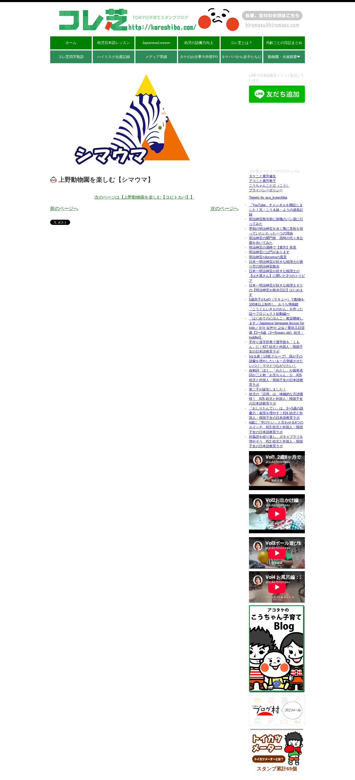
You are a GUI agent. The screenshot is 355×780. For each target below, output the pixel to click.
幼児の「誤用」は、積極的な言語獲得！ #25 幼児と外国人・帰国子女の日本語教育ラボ (276, 398)
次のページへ (225, 208)
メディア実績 (156, 57)
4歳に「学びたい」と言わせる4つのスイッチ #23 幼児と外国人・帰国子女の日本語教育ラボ (276, 427)
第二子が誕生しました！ (267, 389)
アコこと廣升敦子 (262, 181)
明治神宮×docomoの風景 (268, 257)
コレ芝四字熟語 (71, 57)
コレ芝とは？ (241, 43)
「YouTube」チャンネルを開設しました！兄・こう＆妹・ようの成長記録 (276, 209)
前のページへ (64, 208)
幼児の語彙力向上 (198, 43)
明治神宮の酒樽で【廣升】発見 (272, 247)
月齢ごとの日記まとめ (284, 43)
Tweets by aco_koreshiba (268, 197)
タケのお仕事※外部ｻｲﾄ (199, 57)
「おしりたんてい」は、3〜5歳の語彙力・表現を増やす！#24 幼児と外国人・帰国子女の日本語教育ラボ (276, 413)
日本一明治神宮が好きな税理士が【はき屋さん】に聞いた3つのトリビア (277, 275)
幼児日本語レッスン (113, 43)
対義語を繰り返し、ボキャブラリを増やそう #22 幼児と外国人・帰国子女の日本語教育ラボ (276, 441)
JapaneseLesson (156, 43)
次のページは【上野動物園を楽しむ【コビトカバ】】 (144, 197)
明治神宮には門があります (269, 252)
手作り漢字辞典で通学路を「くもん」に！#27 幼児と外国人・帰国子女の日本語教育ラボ (276, 346)
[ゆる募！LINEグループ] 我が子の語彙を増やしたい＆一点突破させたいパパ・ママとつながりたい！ (276, 361)
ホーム (70, 43)
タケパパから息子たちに (241, 57)
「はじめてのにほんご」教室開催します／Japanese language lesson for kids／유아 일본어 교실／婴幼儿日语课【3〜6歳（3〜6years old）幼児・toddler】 (277, 327)
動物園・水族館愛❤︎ (284, 57)
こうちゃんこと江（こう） (269, 185)
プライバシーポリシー (266, 190)
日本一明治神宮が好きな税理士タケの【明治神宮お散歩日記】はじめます (276, 290)
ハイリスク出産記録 (113, 57)
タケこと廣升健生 (262, 176)
